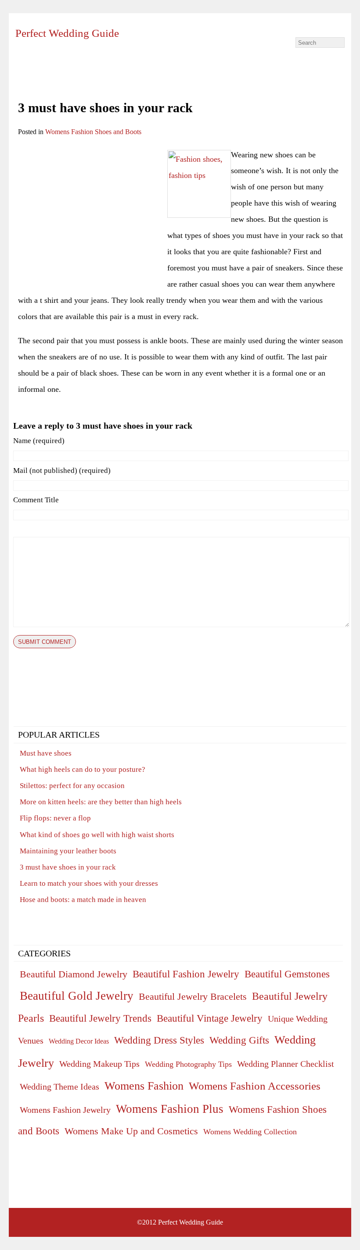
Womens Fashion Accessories (254, 1086)
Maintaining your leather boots (68, 851)
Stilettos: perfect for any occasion (72, 785)
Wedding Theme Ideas (59, 1086)
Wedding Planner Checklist (285, 1064)
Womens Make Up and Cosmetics (131, 1131)
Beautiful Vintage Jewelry (210, 1018)
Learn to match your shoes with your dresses (89, 883)
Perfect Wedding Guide (67, 33)
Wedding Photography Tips (188, 1064)
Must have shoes (46, 753)
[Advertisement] (92, 208)
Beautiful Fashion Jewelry (186, 974)
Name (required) (39, 441)
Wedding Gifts (239, 1040)
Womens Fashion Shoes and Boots (93, 131)
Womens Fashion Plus (169, 1108)
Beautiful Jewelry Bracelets (193, 996)
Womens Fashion (144, 1086)
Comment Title (36, 500)
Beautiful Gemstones (287, 974)
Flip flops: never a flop (55, 818)
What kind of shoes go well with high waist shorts (97, 835)
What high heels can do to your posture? (82, 769)
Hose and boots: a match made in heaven (83, 899)
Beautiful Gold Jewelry (76, 995)
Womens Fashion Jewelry (65, 1110)
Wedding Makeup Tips (99, 1064)
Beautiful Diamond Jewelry (73, 974)
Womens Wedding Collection (250, 1131)
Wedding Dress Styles (159, 1040)
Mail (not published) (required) (62, 470)
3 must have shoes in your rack (68, 867)
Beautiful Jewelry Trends (100, 1018)
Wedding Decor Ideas (79, 1041)
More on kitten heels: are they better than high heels (101, 802)
